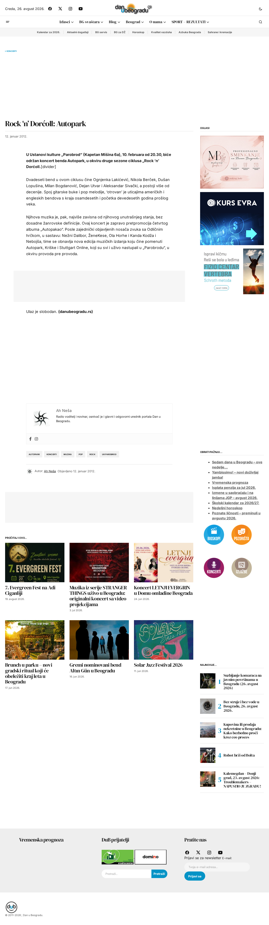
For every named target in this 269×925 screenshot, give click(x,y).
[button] (260, 9)
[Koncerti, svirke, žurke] (214, 567)
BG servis (101, 32)
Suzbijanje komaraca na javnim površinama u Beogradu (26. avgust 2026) (242, 681)
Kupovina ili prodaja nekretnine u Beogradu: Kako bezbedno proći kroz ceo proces (242, 730)
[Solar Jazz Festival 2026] (163, 640)
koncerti (52, 454)
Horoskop (138, 32)
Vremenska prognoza (230, 482)
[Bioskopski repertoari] (214, 534)
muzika (68, 454)
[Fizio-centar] (232, 271)
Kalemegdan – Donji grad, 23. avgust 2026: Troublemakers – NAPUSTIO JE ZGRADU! (242, 779)
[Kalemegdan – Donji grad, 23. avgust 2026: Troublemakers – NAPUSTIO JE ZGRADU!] (207, 779)
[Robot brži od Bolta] (207, 755)
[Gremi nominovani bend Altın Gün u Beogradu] (99, 640)
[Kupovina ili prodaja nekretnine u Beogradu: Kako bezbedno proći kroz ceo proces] (207, 730)
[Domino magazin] (151, 857)
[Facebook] (30, 439)
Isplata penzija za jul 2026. (234, 487)
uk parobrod (109, 454)
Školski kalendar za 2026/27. (235, 503)
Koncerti (12, 51)
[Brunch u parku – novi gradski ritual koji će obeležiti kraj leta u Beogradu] (34, 640)
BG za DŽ (119, 32)
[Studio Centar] (118, 857)
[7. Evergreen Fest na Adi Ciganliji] (34, 562)
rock (92, 454)
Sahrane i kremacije (220, 32)
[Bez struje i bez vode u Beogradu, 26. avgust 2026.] (207, 706)
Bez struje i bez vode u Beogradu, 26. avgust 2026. (241, 706)
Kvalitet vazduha (161, 32)
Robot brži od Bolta (239, 755)
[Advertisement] (99, 86)
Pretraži (159, 873)
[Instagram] (36, 439)
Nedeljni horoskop (227, 508)
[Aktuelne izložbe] (241, 567)
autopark (34, 454)
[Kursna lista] (232, 162)
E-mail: (227, 858)
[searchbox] (126, 874)
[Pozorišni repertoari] (241, 534)
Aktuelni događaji (77, 32)
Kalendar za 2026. (48, 32)
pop (81, 454)
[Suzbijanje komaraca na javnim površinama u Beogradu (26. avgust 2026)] (207, 681)
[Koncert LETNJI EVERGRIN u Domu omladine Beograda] (163, 562)
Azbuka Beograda (190, 32)
